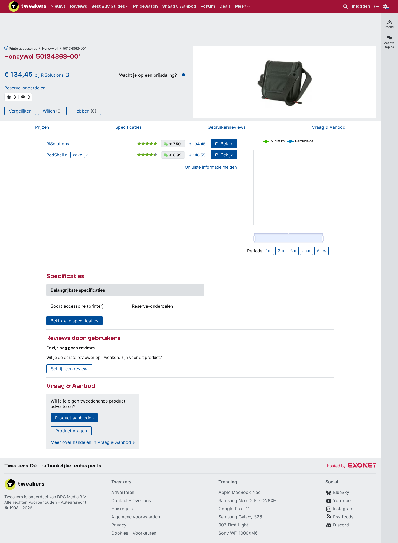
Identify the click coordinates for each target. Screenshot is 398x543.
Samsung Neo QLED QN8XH (247, 500)
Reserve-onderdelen (24, 88)
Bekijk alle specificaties (74, 320)
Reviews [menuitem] (78, 6)
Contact (119, 500)
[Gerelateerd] (6, 48)
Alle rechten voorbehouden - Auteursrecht (45, 502)
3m (281, 250)
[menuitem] (345, 6)
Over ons (141, 500)
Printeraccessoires (23, 48)
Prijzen (42, 127)
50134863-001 (75, 48)
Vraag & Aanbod (328, 127)
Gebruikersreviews (227, 127)
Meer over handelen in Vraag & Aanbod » (93, 442)
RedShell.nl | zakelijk (67, 155)
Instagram (343, 508)
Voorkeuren (144, 533)
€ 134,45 (197, 144)
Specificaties (128, 127)
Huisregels (122, 508)
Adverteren (122, 492)
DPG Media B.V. (72, 496)
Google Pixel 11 (234, 508)
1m (269, 250)
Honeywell (50, 48)
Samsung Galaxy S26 (240, 516)
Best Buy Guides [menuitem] (108, 6)
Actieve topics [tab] (389, 45)
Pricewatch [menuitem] (145, 6)
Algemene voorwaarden (135, 516)
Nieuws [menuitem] (58, 6)
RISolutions (57, 143)
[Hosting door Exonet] (351, 466)
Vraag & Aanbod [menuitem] (179, 6)
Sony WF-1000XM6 (238, 533)
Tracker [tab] (389, 27)
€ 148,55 (197, 155)
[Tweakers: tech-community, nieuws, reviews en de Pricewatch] (27, 6)
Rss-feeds (343, 516)
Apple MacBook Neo (239, 492)
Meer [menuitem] (240, 6)
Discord (341, 525)
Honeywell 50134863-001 (42, 56)
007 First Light (233, 525)
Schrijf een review (69, 368)
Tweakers (13, 496)
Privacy (118, 525)
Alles (321, 250)
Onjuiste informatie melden (211, 167)
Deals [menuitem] (225, 6)
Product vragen (71, 430)
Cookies (119, 533)
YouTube (342, 500)
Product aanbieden (74, 417)
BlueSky (341, 492)
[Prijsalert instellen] (183, 75)
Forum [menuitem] (208, 6)
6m (293, 250)
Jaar (306, 250)
